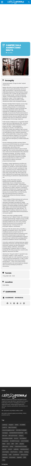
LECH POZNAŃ (24, 441)
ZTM (3, 460)
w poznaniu (12, 457)
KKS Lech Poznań (13, 435)
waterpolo (5, 457)
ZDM (24, 457)
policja (11, 446)
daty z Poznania (12, 427)
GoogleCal (19, 297)
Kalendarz (9, 297)
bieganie (11, 424)
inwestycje (5, 433)
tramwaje (4, 454)
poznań (4, 449)
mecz (8, 443)
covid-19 (4, 427)
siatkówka (16, 449)
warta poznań (24, 454)
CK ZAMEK (22, 424)
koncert (16, 438)
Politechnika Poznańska (21, 446)
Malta (3, 443)
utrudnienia (16, 454)
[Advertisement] (15, 21)
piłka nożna (5, 446)
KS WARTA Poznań (14, 441)
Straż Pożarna (14, 452)
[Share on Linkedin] (14, 303)
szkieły (20, 452)
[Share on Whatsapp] (20, 303)
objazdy (22, 443)
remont (10, 449)
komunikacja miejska (7, 438)
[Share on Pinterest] (17, 303)
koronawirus (23, 438)
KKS (26, 433)
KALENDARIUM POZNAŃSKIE (16, 433)
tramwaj (26, 452)
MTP (17, 443)
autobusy (4, 424)
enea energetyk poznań (8, 430)
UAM (10, 454)
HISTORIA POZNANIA (21, 430)
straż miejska (5, 452)
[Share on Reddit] (24, 303)
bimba (16, 424)
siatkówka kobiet (24, 449)
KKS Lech (4, 435)
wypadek (19, 457)
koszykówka (5, 441)
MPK (13, 443)
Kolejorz (21, 435)
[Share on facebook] (7, 303)
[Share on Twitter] (10, 303)
